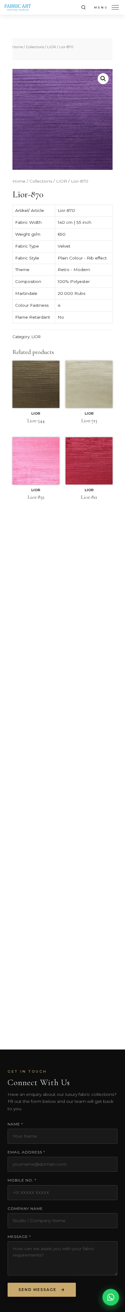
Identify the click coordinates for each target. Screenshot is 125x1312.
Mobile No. (22, 1180)
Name (15, 1124)
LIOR (51, 47)
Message (19, 1236)
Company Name (25, 1208)
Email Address (26, 1152)
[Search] (83, 7)
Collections (35, 47)
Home (17, 47)
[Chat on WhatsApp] (111, 1297)
